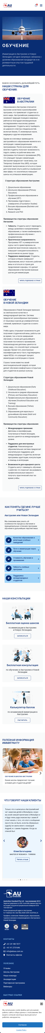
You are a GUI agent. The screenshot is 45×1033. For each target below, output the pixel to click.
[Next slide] (40, 773)
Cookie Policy (21, 1030)
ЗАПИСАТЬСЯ (22, 636)
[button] (41, 1004)
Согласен (22, 1025)
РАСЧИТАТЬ (22, 720)
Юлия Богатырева (22, 851)
